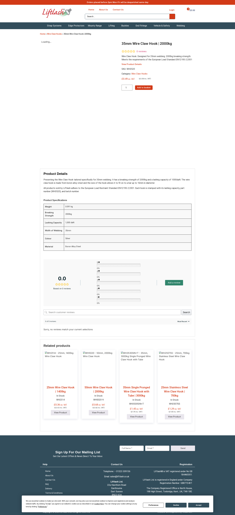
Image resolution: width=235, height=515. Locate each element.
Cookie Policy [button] (99, 504)
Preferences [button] (42, 507)
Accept (199, 505)
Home (42, 34)
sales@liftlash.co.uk (119, 476)
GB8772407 (186, 483)
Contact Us (117, 464)
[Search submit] (172, 16)
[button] (55, 25)
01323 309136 (123, 471)
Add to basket (144, 87)
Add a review (174, 282)
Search (186, 312)
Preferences (153, 505)
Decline (176, 505)
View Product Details (132, 64)
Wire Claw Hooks (54, 34)
